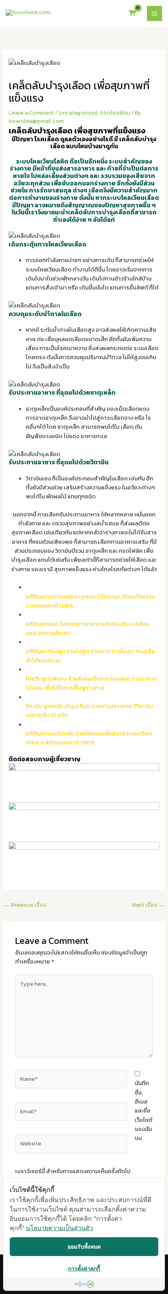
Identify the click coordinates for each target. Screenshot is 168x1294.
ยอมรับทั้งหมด (84, 1246)
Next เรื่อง (148, 904)
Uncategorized (78, 112)
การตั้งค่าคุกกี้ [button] (84, 1268)
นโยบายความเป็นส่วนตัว (59, 1228)
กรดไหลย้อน (115, 112)
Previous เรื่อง (25, 904)
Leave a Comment (31, 112)
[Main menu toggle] (155, 14)
